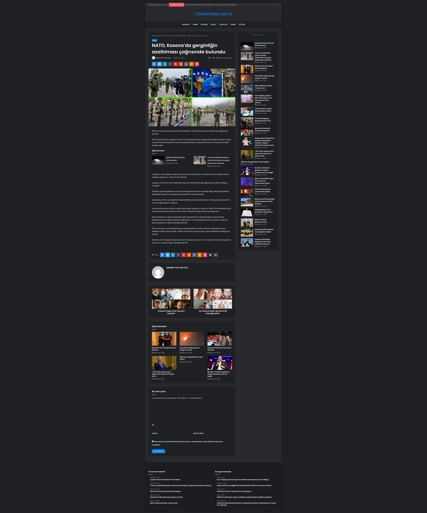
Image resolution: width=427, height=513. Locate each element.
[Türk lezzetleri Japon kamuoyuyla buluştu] (247, 111)
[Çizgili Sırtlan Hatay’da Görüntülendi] (158, 160)
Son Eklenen (258, 35)
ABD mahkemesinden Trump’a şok (263, 87)
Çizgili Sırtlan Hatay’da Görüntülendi (264, 44)
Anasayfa (186, 24)
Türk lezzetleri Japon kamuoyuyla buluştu (263, 109)
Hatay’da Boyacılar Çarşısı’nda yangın (263, 190)
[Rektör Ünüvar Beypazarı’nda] (247, 222)
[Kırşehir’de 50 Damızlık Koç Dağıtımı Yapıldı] (247, 232)
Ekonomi (204, 24)
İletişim (242, 24)
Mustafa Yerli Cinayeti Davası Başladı (198, 5)
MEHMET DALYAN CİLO (163, 58)
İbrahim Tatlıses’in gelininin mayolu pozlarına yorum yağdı (218, 374)
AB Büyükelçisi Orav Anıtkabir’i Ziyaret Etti (264, 211)
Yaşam (233, 24)
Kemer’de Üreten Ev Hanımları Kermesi (219, 349)
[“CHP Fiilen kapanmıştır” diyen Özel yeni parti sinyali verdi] (164, 363)
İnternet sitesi (198, 433)
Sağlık (213, 24)
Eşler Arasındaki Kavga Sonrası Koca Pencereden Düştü (264, 180)
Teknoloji (223, 24)
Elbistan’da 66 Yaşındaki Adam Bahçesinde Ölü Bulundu (265, 201)
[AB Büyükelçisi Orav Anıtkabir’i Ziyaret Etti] (247, 213)
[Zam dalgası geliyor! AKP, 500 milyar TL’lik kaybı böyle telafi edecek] (247, 98)
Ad (153, 425)
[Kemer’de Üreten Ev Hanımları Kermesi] (219, 339)
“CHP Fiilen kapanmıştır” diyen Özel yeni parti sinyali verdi (163, 374)
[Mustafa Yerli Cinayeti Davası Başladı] (164, 339)
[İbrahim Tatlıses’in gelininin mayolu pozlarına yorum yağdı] (219, 363)
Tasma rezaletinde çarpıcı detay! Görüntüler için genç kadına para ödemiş (218, 160)
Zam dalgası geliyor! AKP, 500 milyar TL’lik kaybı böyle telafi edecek (263, 99)
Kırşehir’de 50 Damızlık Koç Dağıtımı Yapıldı (264, 230)
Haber (195, 24)
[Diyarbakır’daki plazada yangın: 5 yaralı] (192, 339)
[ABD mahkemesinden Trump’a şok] (247, 89)
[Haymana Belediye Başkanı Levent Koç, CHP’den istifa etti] (247, 242)
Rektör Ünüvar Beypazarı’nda (261, 220)
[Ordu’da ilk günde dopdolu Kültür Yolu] (247, 121)
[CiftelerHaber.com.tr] (213, 14)
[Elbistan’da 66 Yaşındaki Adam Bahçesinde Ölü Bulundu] (247, 202)
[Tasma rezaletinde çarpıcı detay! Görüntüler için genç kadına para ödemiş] (200, 160)
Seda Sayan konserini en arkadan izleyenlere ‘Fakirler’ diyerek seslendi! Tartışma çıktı (265, 141)
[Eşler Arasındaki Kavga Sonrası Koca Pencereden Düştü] (247, 181)
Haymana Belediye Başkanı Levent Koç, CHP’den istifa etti (263, 241)
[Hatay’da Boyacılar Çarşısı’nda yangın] (247, 192)
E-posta (155, 433)
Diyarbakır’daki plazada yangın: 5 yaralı (189, 349)
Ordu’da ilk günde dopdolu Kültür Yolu (263, 119)
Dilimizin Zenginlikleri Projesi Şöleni (191, 358)
